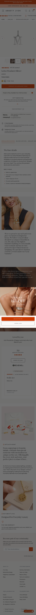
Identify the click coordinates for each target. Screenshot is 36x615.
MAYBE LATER (18, 323)
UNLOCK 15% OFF (18, 318)
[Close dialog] (35, 288)
